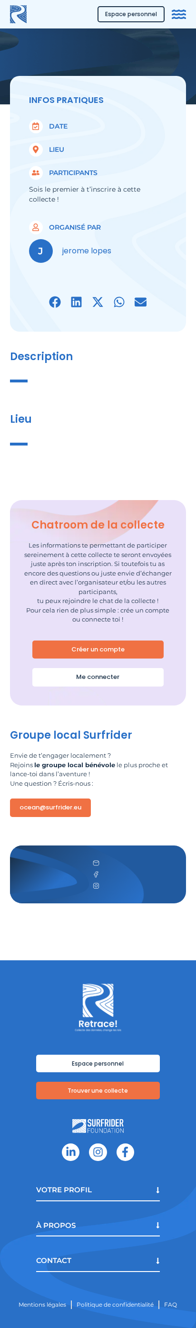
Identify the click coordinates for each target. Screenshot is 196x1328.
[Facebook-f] (125, 1152)
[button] (55, 302)
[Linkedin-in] (70, 1152)
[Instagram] (98, 1152)
